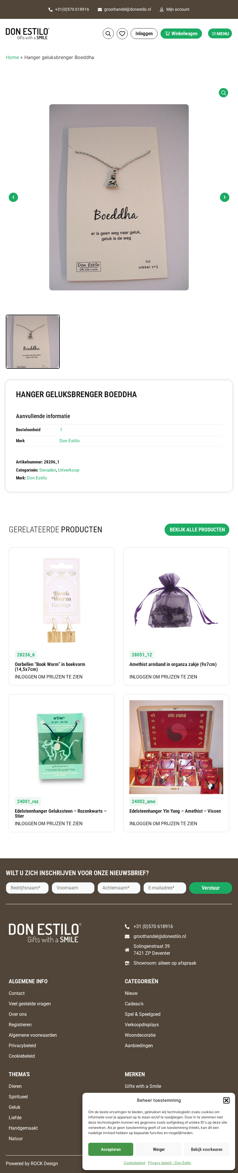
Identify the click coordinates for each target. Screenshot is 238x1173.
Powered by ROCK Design (32, 1163)
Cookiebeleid (134, 1163)
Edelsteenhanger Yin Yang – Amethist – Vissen (175, 811)
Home (12, 57)
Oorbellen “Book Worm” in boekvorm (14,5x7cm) (50, 666)
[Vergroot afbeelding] (223, 92)
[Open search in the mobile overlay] (108, 33)
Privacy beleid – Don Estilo (169, 1163)
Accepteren (111, 1149)
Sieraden (47, 470)
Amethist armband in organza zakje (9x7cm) (173, 664)
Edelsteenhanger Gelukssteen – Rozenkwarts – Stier (61, 813)
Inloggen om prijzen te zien (48, 677)
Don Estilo (69, 440)
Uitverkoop (68, 470)
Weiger (159, 1149)
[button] (226, 1100)
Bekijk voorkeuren (206, 1149)
